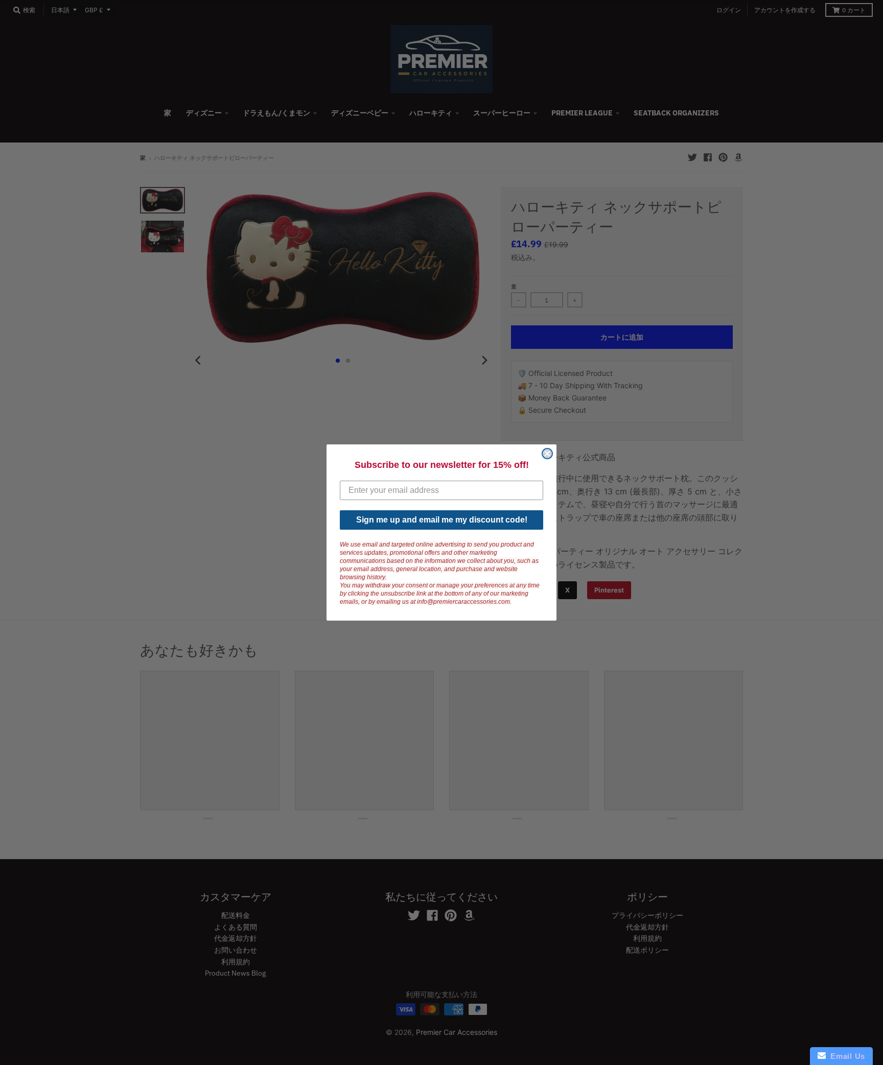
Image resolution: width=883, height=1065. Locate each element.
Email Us (845, 1056)
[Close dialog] (547, 453)
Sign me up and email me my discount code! (441, 519)
